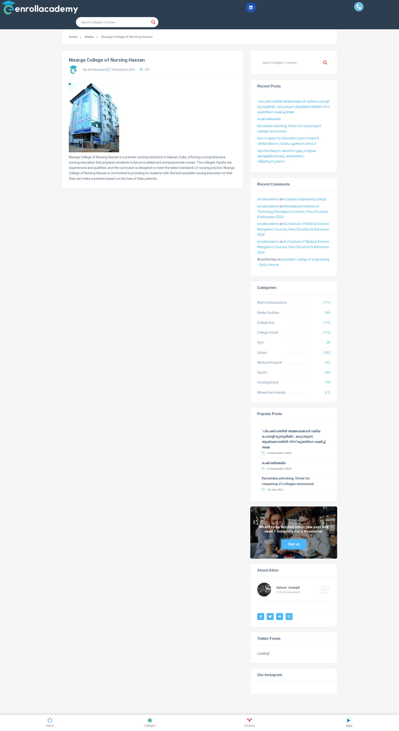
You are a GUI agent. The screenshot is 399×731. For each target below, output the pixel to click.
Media (89, 37)
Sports (262, 372)
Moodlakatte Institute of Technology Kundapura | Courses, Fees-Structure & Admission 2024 (292, 211)
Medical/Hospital (269, 362)
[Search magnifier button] (153, 22)
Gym (260, 342)
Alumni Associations (272, 302)
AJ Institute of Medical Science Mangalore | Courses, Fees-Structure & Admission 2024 (293, 229)
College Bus (265, 322)
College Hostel (267, 332)
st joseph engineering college (305, 199)
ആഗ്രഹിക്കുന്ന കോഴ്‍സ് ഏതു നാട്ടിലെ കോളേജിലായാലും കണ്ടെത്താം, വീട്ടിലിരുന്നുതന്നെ (286, 156)
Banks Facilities (268, 313)
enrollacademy (268, 199)
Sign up (293, 544)
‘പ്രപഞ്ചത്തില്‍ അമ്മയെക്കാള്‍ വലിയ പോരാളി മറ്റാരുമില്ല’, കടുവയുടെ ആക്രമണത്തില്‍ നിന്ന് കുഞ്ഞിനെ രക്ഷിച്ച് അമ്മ (293, 106)
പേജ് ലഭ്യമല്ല (269, 119)
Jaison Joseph (288, 587)
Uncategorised (267, 382)
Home (73, 37)
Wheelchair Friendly (271, 392)
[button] (251, 7)
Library (262, 352)
